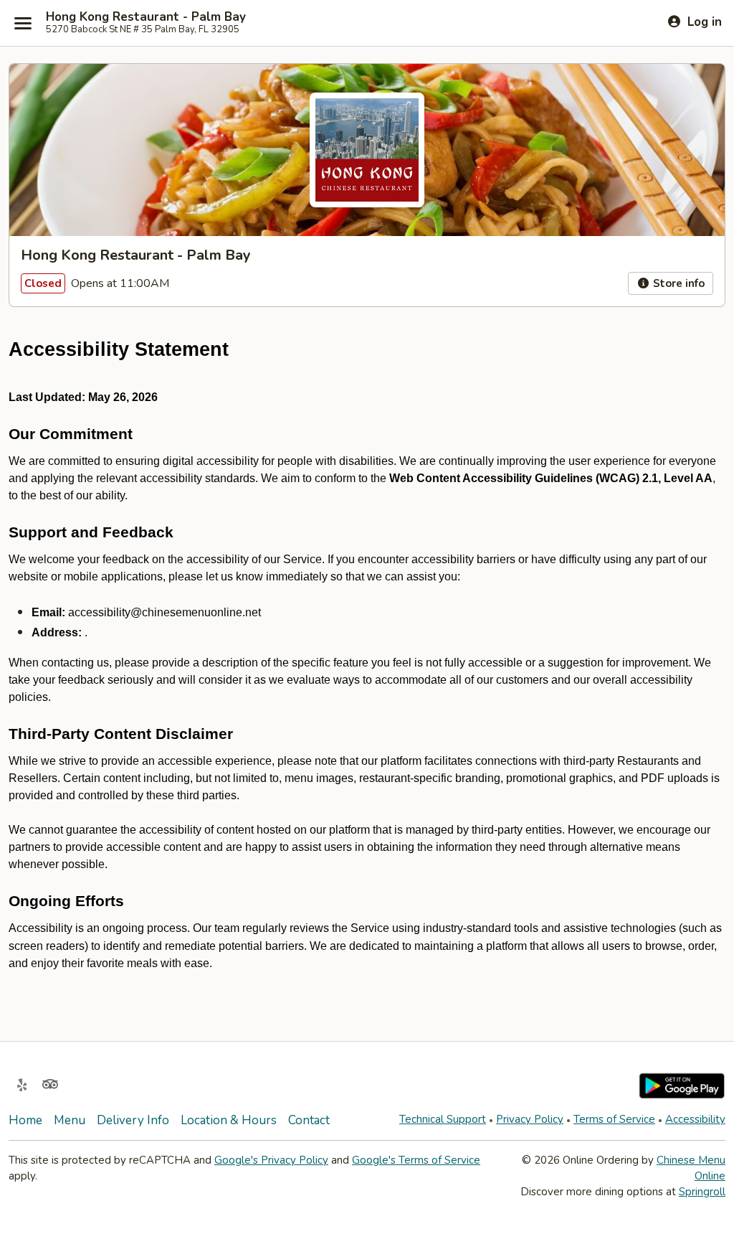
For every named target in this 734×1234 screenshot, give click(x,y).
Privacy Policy (529, 1119)
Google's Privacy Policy (271, 1160)
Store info (677, 283)
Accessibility (695, 1119)
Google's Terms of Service (416, 1160)
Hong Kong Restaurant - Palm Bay (146, 17)
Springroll (702, 1191)
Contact (309, 1120)
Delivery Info (133, 1120)
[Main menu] (23, 23)
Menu (69, 1120)
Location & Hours (229, 1120)
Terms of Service (614, 1119)
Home (25, 1120)
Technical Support (442, 1119)
